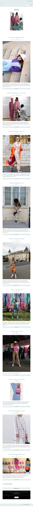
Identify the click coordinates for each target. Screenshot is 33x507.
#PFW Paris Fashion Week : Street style (16, 131)
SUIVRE (16, 497)
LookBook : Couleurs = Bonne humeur (16, 238)
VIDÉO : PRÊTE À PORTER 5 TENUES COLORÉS (16, 454)
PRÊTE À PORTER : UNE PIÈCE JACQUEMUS (16, 37)
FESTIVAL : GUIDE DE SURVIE (16, 289)
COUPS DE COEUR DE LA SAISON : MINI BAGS (16, 379)
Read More (16, 88)
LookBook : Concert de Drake (16, 331)
